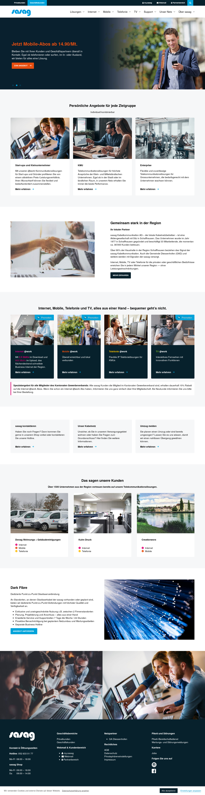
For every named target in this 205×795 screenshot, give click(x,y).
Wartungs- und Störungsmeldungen (170, 742)
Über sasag (185, 11)
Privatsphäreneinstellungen (118, 756)
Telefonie (122, 11)
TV (135, 11)
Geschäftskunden (37, 2)
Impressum (110, 759)
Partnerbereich (178, 2)
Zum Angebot (21, 65)
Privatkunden (19, 2)
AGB (106, 749)
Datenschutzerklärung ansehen (75, 790)
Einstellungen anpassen (190, 790)
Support (148, 11)
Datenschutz (110, 753)
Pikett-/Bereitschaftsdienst (165, 738)
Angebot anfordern (24, 631)
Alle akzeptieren (169, 790)
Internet (92, 11)
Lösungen (75, 11)
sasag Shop (15, 764)
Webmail (162, 2)
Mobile (107, 11)
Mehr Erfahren (120, 275)
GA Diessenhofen (118, 738)
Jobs (154, 753)
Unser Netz (166, 11)
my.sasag (148, 2)
